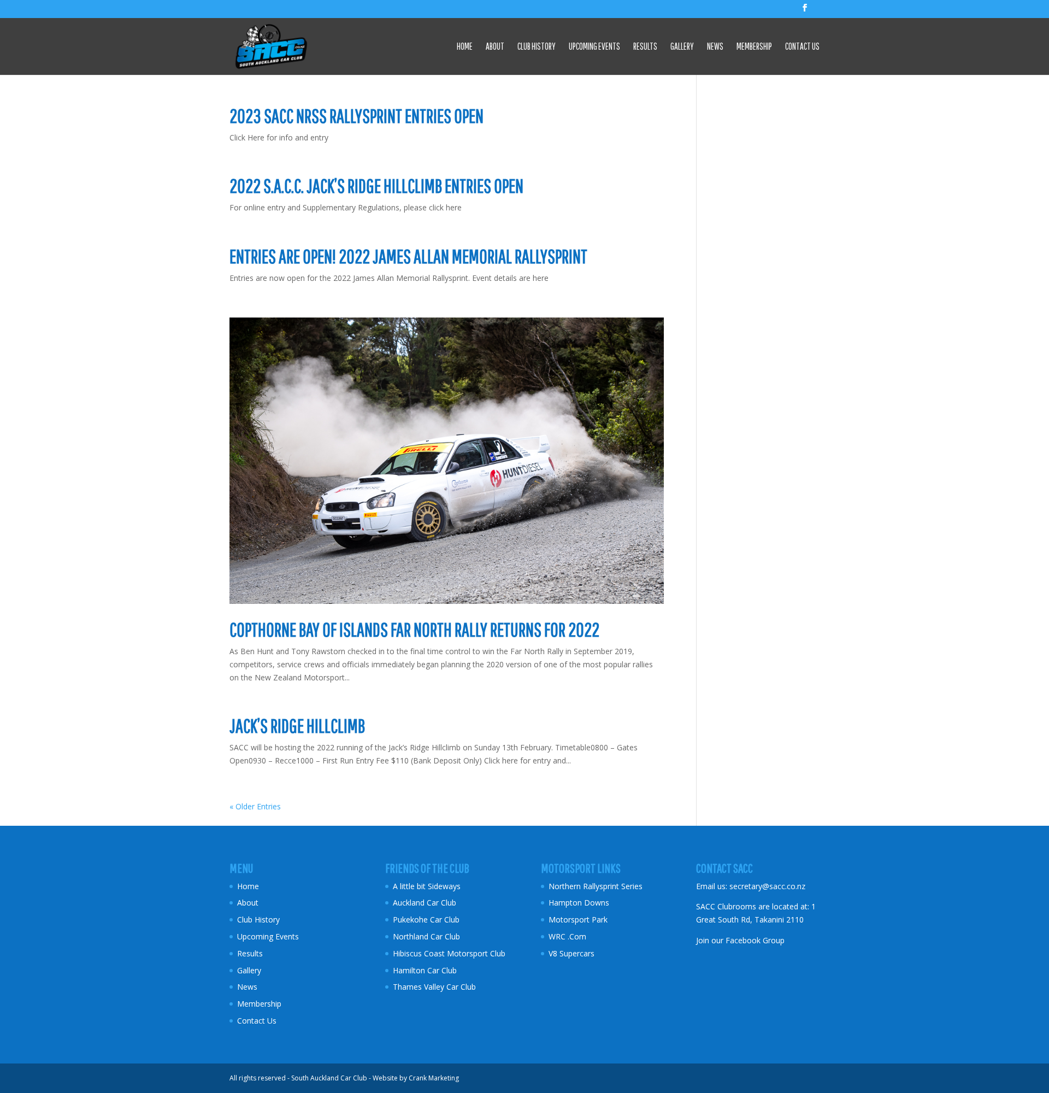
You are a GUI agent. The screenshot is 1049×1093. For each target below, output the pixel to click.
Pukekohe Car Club (426, 919)
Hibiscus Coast (419, 953)
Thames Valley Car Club (434, 987)
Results (645, 47)
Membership (754, 47)
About (495, 47)
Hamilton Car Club (425, 970)
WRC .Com (567, 936)
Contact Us (802, 47)
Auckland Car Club (424, 902)
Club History (536, 47)
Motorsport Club (477, 953)
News (715, 47)
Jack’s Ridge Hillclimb (297, 726)
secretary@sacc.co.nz (767, 886)
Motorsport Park (578, 919)
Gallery (682, 47)
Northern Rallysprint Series (596, 886)
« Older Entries (255, 806)
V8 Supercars (571, 953)
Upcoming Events (594, 47)
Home (465, 47)
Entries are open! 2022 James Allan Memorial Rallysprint (408, 256)
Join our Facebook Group (740, 940)
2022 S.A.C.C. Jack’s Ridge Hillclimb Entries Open (376, 186)
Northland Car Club (426, 936)
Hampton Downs (579, 902)
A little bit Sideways (427, 886)
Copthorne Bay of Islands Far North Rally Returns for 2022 (414, 629)
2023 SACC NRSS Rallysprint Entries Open (356, 116)
